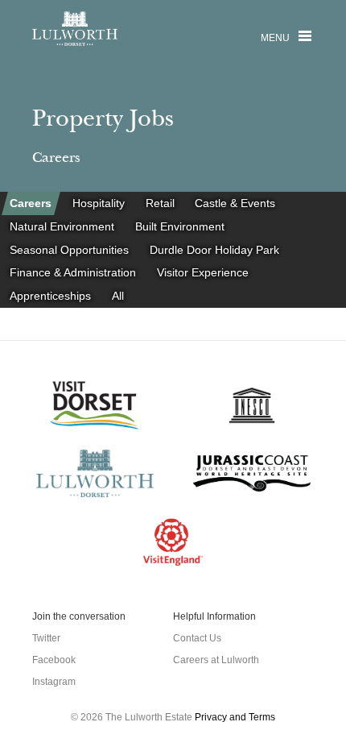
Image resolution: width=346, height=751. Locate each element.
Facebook (54, 660)
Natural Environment (62, 226)
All (118, 296)
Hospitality (98, 203)
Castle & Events (235, 203)
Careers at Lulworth (216, 660)
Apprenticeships (51, 296)
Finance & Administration (73, 273)
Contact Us (197, 638)
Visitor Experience (203, 273)
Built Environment (179, 226)
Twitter (46, 638)
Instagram (54, 681)
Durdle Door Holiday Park (214, 249)
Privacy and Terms (235, 717)
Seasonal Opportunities (70, 249)
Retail (160, 203)
